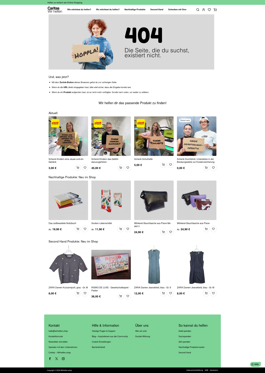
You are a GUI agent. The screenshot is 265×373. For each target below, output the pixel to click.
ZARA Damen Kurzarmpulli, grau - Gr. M (68, 287)
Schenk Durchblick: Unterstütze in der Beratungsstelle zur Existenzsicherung (195, 160)
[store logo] (54, 9)
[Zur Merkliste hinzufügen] (85, 168)
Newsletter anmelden (58, 341)
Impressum (214, 370)
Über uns (142, 325)
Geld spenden (185, 330)
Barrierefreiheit (98, 347)
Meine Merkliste (209, 9)
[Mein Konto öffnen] (203, 9)
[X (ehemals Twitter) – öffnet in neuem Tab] (56, 358)
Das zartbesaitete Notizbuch (62, 223)
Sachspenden (185, 336)
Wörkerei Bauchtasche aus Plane (193, 223)
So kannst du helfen (193, 325)
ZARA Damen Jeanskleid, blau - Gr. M (195, 287)
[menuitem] (79, 9)
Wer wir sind (140, 330)
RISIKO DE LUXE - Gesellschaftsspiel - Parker (110, 289)
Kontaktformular (56, 336)
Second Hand (185, 352)
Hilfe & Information (105, 325)
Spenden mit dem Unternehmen (63, 347)
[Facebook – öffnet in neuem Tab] (50, 358)
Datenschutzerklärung (194, 370)
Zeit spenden (184, 341)
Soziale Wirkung (142, 336)
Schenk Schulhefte (143, 159)
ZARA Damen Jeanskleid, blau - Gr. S (152, 287)
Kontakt (54, 325)
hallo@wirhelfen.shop (58, 330)
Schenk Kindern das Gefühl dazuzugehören (104, 160)
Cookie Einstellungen (101, 341)
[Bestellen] (78, 168)
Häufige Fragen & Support (103, 330)
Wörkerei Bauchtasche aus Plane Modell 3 (152, 225)
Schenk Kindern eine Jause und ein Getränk (66, 160)
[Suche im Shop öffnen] (197, 9)
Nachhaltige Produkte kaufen (192, 347)
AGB (206, 370)
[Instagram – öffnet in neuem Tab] (63, 358)
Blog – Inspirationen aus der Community (110, 336)
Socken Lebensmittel (101, 223)
